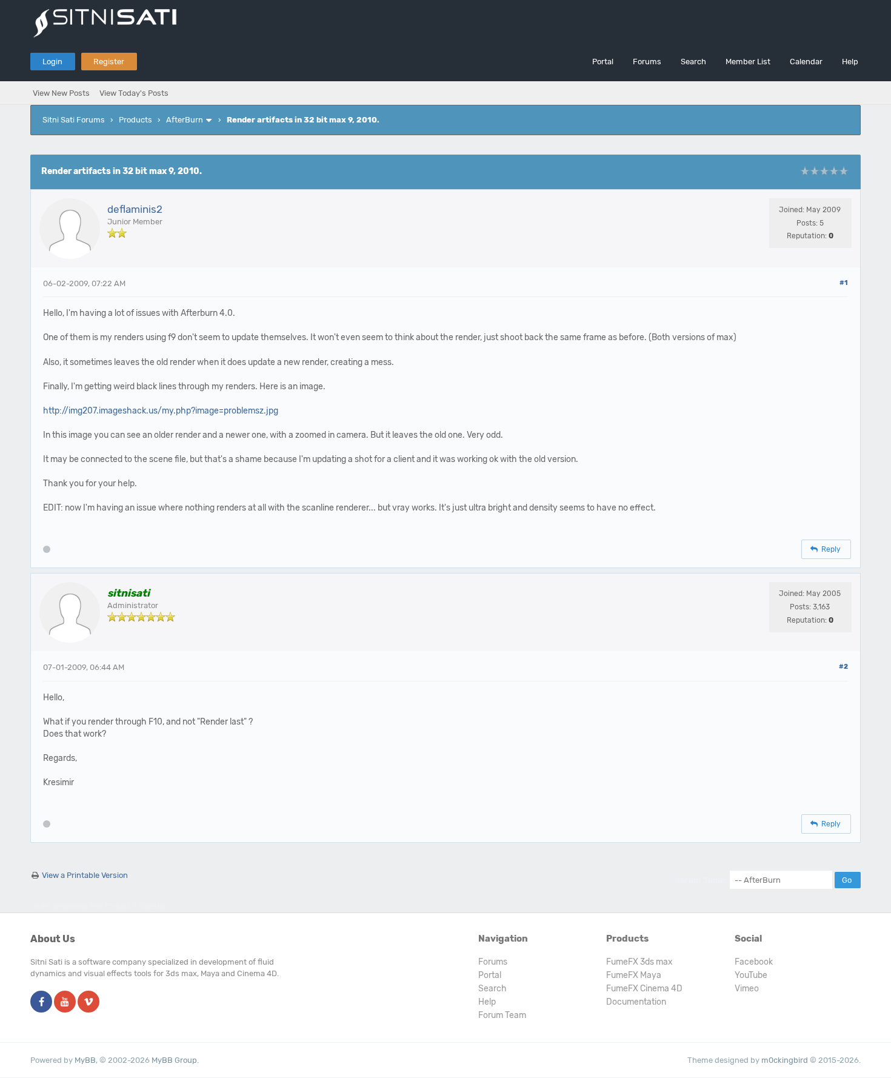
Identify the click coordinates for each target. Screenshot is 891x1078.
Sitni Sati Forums (73, 119)
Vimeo (747, 988)
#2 (843, 667)
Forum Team (502, 1015)
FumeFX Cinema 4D (644, 988)
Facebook (754, 962)
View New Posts (61, 93)
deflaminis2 (134, 209)
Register (108, 61)
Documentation (636, 1002)
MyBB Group (174, 1060)
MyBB (85, 1060)
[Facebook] (41, 1002)
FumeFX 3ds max (639, 962)
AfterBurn (184, 119)
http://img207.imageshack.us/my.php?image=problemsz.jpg (160, 411)
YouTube (751, 975)
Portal (602, 61)
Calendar (806, 61)
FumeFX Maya (633, 975)
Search (693, 61)
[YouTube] (65, 1002)
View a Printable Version (85, 875)
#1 (843, 283)
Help (850, 61)
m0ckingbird (784, 1060)
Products (135, 119)
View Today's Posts (134, 93)
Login (52, 61)
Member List (748, 61)
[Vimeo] (88, 1002)
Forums (647, 61)
